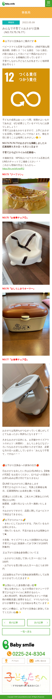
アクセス (15, 661)
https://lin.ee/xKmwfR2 (13, 168)
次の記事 (38, 622)
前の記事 (13, 622)
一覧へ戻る (26, 631)
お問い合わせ (40, 661)
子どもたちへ (26, 679)
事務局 (11, 22)
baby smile (11, 4)
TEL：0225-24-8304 (26, 653)
